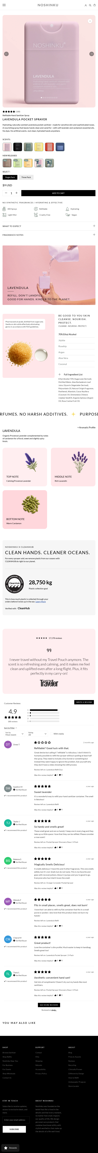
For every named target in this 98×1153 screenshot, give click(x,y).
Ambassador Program (77, 1082)
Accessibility (40, 1069)
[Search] (90, 5)
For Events (7, 1069)
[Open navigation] (4, 5)
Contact (38, 1052)
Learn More (40, 601)
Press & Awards (74, 1057)
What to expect (12, 226)
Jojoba (61, 340)
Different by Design (76, 1073)
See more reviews (49, 1005)
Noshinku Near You (10, 1061)
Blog (70, 1052)
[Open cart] (94, 5)
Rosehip (62, 346)
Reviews (71, 1061)
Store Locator (73, 1086)
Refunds (38, 1065)
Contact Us (7, 1078)
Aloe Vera (63, 358)
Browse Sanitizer (9, 1052)
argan (61, 352)
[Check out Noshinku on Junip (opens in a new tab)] (54, 1010)
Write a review (84, 702)
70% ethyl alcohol (67, 334)
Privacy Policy (41, 1073)
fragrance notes (13, 235)
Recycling (72, 1065)
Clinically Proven (75, 1069)
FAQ (37, 1057)
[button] (11, 111)
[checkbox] (60, 733)
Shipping (38, 1061)
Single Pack (10, 177)
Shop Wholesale (9, 1073)
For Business (8, 1065)
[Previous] (6, 54)
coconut (62, 364)
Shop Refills (7, 1057)
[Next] (91, 54)
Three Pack (26, 177)
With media (59, 733)
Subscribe (14, 1129)
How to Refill (73, 1078)
